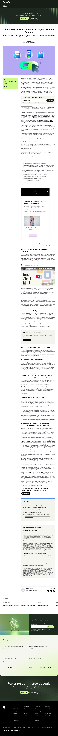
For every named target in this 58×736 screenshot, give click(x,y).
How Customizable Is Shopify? (31, 518)
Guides (36, 713)
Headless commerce (7, 644)
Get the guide (27, 340)
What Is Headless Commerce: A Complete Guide (34, 509)
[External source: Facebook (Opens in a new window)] (48, 591)
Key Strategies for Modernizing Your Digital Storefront (35, 507)
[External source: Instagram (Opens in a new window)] (12, 730)
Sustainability (16, 720)
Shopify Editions (16, 711)
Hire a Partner (48, 713)
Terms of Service (17, 727)
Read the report (25, 493)
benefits (32, 260)
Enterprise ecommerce (30, 27)
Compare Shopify (38, 711)
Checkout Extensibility (27, 556)
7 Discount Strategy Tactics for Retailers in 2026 (13, 653)
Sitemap (37, 727)
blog (24, 27)
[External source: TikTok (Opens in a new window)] (15, 730)
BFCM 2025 (49, 475)
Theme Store (27, 711)
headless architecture (25, 418)
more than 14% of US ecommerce (37, 472)
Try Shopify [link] (50, 100)
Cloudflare (37, 482)
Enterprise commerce (7, 602)
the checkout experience (26, 126)
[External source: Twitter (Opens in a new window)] (51, 591)
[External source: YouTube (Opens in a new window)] (9, 730)
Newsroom (15, 718)
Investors (15, 715)
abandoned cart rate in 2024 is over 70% (29, 115)
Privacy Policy (30, 727)
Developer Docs (27, 708)
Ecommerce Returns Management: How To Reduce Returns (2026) (15, 661)
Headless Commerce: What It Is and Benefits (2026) (13, 646)
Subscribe (50, 626)
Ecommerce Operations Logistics (36, 652)
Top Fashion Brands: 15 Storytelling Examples (12, 667)
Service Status (48, 715)
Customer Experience (7, 665)
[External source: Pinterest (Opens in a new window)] (20, 730)
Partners (26, 715)
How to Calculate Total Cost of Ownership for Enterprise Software (28, 605)
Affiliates (26, 718)
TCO (21, 602)
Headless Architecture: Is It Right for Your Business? (35, 505)
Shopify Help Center (49, 708)
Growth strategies (33, 644)
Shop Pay (46, 445)
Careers (15, 713)
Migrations (40, 602)
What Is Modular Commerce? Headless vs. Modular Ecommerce (37, 510)
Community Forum (49, 711)
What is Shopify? (16, 708)
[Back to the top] (4, 707)
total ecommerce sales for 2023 (35, 79)
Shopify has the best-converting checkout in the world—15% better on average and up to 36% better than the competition (37, 121)
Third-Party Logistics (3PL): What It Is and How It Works (41, 653)
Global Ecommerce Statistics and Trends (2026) (39, 660)
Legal (24, 727)
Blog (36, 708)
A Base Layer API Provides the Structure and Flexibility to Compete (38, 504)
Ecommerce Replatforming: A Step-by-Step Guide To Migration (46, 605)
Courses (36, 715)
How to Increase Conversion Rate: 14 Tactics (38, 646)
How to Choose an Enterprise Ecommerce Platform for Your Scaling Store (11, 605)
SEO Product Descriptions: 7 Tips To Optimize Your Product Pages (41, 668)
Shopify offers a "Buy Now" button (32, 459)
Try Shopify (34, 18)
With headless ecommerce (26, 106)
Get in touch (49, 2)
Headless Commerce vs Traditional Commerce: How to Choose (37, 514)
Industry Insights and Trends (35, 658)
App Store (26, 713)
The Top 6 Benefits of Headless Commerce (33, 512)
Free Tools (37, 718)
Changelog (37, 720)
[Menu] (54, 2)
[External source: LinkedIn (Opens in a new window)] (54, 591)
